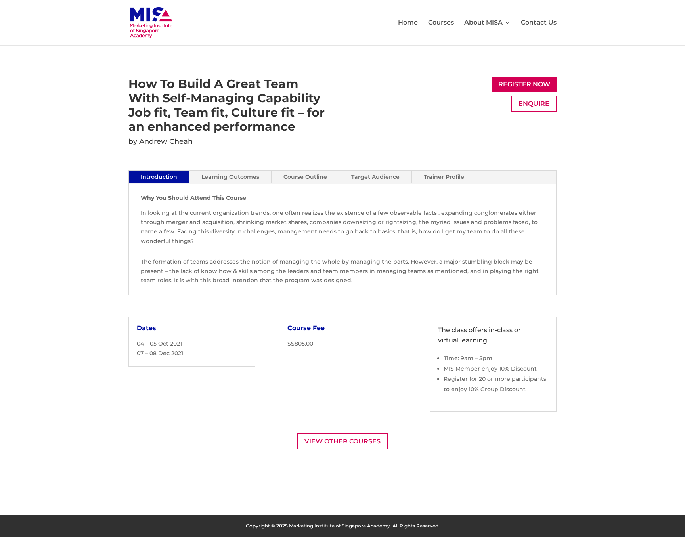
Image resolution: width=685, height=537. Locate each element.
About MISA (483, 23)
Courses (441, 23)
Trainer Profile (444, 176)
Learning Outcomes (230, 176)
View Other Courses (342, 441)
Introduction (159, 176)
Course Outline (305, 176)
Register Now (524, 84)
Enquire (534, 103)
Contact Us (539, 23)
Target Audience (375, 176)
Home (408, 23)
